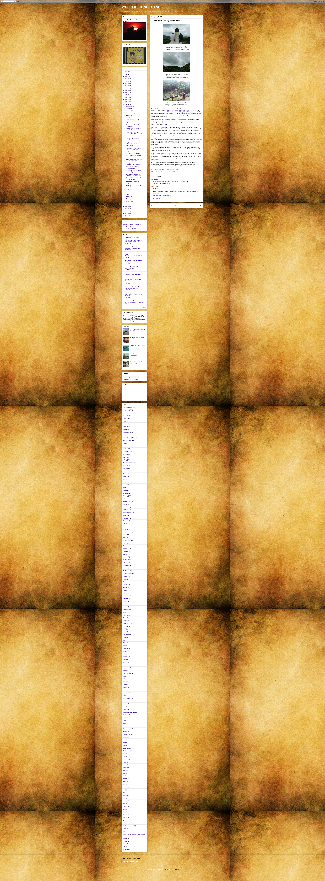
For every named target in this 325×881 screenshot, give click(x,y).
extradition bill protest (128, 437)
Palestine (125, 648)
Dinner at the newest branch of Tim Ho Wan (133, 178)
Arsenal (125, 579)
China (124, 654)
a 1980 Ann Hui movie (188, 119)
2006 (126, 215)
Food (124, 443)
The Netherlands (127, 532)
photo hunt (126, 454)
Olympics (125, 551)
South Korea (126, 501)
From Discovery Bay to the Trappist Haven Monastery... (133, 121)
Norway (125, 534)
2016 (126, 95)
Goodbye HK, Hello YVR (131, 267)
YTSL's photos (175, 171)
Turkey (125, 601)
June (127, 189)
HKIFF (124, 465)
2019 (126, 88)
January (128, 201)
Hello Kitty (125, 507)
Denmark (125, 656)
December (129, 106)
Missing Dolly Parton (130, 268)
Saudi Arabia (126, 748)
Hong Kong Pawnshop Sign (131, 288)
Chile (124, 720)
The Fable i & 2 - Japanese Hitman (133, 255)
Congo (124, 723)
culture (125, 418)
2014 (126, 99)
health (124, 498)
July (127, 117)
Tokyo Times (128, 273)
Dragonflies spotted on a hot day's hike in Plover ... (133, 156)
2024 (126, 76)
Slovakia (125, 817)
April (127, 194)
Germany (125, 496)
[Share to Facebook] (175, 169)
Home (177, 205)
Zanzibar (125, 604)
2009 (126, 208)
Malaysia (125, 468)
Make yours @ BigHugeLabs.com (127, 862)
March (128, 196)
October (128, 110)
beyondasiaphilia (130, 300)
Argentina (125, 767)
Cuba (124, 726)
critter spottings (127, 446)
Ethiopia (125, 687)
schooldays (126, 565)
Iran (124, 590)
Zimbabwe (125, 637)
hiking (156, 171)
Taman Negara (127, 698)
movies (125, 423)
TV (123, 526)
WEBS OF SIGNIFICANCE (142, 6)
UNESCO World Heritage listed (131, 509)
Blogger (177, 869)
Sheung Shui (175, 112)
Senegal (125, 814)
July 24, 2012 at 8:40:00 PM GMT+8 (161, 183)
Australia (125, 587)
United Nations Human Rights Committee (134, 834)
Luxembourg (126, 595)
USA (124, 831)
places (165, 171)
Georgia (125, 784)
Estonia (125, 731)
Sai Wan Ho (164, 124)
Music (124, 485)
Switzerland (126, 823)
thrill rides (125, 709)
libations (125, 473)
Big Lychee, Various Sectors (133, 246)
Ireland (125, 659)
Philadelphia (126, 518)
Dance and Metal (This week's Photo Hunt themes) (134, 160)
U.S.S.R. (125, 753)
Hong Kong (161, 171)
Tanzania (125, 529)
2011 (126, 204)
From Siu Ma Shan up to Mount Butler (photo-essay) (134, 133)
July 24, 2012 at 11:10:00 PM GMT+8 (162, 195)
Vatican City (126, 844)
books (124, 479)
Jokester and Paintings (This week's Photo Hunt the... (133, 129)
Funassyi (125, 521)
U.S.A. (124, 457)
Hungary (125, 676)
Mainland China (127, 440)
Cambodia (125, 715)
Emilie (154, 179)
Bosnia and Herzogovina (129, 712)
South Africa (126, 570)
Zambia (125, 684)
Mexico (125, 798)
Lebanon (125, 737)
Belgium (125, 640)
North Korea (126, 620)
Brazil (124, 629)
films (124, 756)
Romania (125, 681)
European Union (127, 734)
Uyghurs (125, 838)
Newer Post (154, 205)
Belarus (125, 770)
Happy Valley (183, 112)
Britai (124, 776)
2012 (126, 104)
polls (124, 706)
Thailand (125, 584)
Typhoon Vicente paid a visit (133, 136)
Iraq (124, 789)
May (127, 192)
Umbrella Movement (128, 482)
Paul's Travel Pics (130, 293)
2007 (126, 213)
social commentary (128, 573)
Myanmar (125, 662)
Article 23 (125, 615)
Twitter (124, 828)
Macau (125, 515)
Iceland (125, 787)
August (128, 115)
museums (125, 487)
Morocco (125, 801)
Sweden (125, 820)
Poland (125, 745)
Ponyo (124, 471)
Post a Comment (157, 198)
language (125, 493)
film (124, 846)
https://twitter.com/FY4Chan (130, 228)
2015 (126, 97)
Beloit (124, 537)
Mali (124, 740)
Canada (125, 582)
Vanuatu (125, 841)
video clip (125, 562)
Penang (125, 490)
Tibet (124, 701)
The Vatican (126, 751)
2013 (126, 101)
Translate (135, 379)
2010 (126, 206)
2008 (126, 211)
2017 (126, 92)
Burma (124, 781)
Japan (124, 435)
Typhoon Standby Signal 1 (192, 115)
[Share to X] (174, 169)
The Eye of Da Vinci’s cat (131, 262)
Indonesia (125, 548)
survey (124, 665)
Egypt (124, 645)
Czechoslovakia (127, 673)
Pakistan (125, 742)
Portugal (125, 806)
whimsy (125, 460)
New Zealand (126, 634)
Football (125, 576)
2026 (126, 71)
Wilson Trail (181, 135)
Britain (124, 476)
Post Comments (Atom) (180, 210)
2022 (126, 81)
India (124, 679)
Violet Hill (173, 49)
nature (124, 426)
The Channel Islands (128, 825)
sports (124, 762)
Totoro (124, 543)
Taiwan (125, 504)
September (129, 113)
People (125, 421)
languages (125, 759)
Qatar (124, 809)
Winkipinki (125, 626)
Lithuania (125, 692)
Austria (125, 670)
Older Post (199, 205)
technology (126, 568)
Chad (124, 717)
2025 (126, 74)
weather (169, 171)
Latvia (124, 690)
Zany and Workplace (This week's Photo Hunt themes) (134, 174)
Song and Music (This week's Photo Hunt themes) (134, 142)
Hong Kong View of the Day (133, 286)
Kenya (124, 618)
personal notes (127, 609)
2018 (126, 90)
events (124, 415)
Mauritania (126, 795)
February (128, 199)
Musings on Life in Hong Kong (133, 260)
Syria (124, 695)
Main (124, 792)
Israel (124, 631)
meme (124, 606)
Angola (125, 764)
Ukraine (125, 598)
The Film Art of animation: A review (133, 282)
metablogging (126, 540)
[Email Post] (167, 169)
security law (126, 451)
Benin (124, 773)
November (129, 108)
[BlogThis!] (172, 169)
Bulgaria (125, 778)
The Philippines (127, 623)
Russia (125, 612)
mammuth (166, 869)
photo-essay (126, 432)
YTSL (154, 186)
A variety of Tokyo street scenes (133, 274)
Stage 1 (173, 135)
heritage (125, 704)
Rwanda (125, 812)
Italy (124, 593)
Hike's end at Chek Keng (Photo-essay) (132, 167)
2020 (126, 85)
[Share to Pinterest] (177, 169)
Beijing (124, 642)
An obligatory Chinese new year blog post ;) (137, 338)
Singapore (125, 545)
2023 (126, 78)
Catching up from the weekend (132, 248)
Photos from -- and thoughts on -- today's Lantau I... (133, 171)
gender (125, 651)
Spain (124, 554)
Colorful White (129, 145)
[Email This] (170, 169)
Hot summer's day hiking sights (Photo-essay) (132, 182)
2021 (126, 83)
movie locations (127, 512)
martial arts (126, 559)
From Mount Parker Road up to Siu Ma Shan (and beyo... (133, 149)
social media (126, 849)
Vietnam (125, 557)
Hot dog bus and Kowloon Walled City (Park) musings (134, 163)
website (178, 110)
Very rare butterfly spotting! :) (133, 153)
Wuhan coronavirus (128, 462)
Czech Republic (127, 728)
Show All (144, 307)
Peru (124, 803)
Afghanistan (126, 668)
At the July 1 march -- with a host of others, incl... (133, 186)
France (125, 523)
